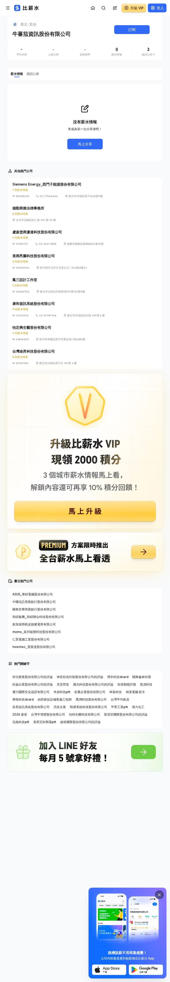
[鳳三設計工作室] (85, 285)
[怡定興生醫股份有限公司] (85, 333)
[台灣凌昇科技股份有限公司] (85, 357)
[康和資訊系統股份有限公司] (85, 309)
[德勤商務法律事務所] (85, 214)
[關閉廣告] (159, 894)
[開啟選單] (8, 8)
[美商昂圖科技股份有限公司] (85, 262)
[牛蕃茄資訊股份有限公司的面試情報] (148, 52)
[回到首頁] (15, 24)
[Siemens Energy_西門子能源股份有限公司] (85, 190)
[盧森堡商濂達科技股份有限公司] (85, 238)
